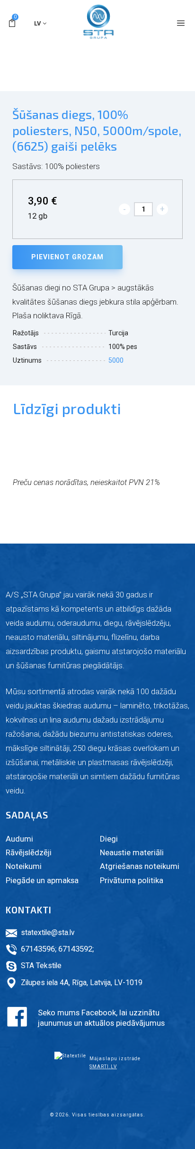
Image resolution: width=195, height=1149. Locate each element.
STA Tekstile (41, 966)
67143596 (38, 948)
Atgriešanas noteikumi (139, 866)
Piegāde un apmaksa (42, 880)
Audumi (19, 838)
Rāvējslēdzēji (29, 852)
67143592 (75, 948)
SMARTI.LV (103, 1066)
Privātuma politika (131, 880)
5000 (116, 360)
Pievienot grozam (67, 257)
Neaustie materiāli (132, 852)
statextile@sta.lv (48, 932)
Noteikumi (24, 866)
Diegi (109, 838)
